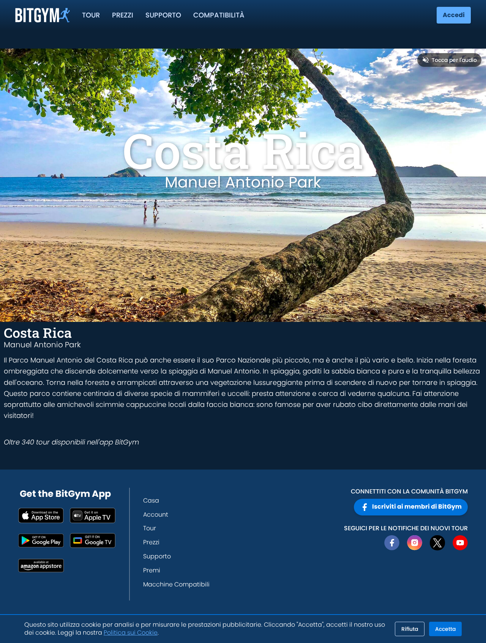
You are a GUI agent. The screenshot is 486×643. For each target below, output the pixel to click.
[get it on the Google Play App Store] (41, 540)
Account (155, 514)
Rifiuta (409, 629)
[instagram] (414, 542)
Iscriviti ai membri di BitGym (417, 506)
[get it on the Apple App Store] (41, 515)
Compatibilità (219, 15)
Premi (151, 570)
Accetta (445, 629)
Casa (151, 500)
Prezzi (122, 15)
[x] (437, 542)
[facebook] (391, 542)
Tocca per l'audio (454, 60)
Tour (91, 15)
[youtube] (460, 542)
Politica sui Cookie (131, 632)
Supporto (163, 15)
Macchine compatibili (176, 584)
